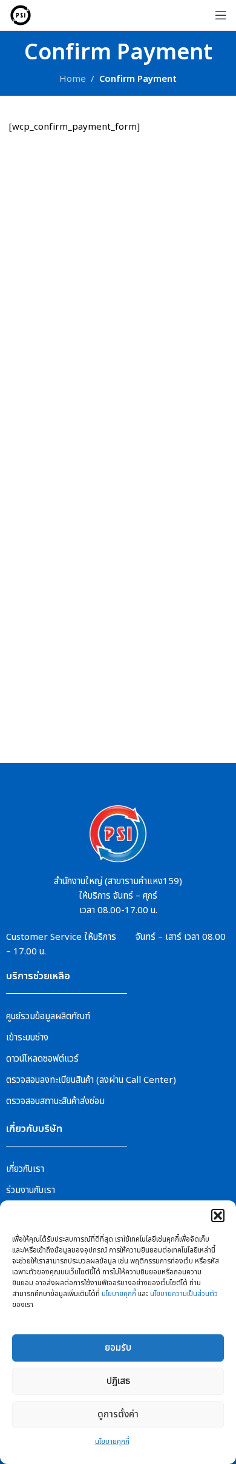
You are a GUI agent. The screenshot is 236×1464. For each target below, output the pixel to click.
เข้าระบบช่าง (27, 1038)
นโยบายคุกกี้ (119, 1293)
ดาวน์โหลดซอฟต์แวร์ (42, 1059)
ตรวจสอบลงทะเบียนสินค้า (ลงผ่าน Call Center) (91, 1080)
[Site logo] (20, 15)
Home (72, 79)
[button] (218, 1215)
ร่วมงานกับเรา (30, 1190)
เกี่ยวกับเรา (25, 1169)
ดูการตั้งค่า (118, 1415)
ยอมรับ (118, 1348)
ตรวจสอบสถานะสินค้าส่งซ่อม (55, 1101)
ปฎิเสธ (118, 1381)
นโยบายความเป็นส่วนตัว (184, 1293)
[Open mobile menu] (221, 15)
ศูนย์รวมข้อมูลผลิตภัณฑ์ (48, 1016)
